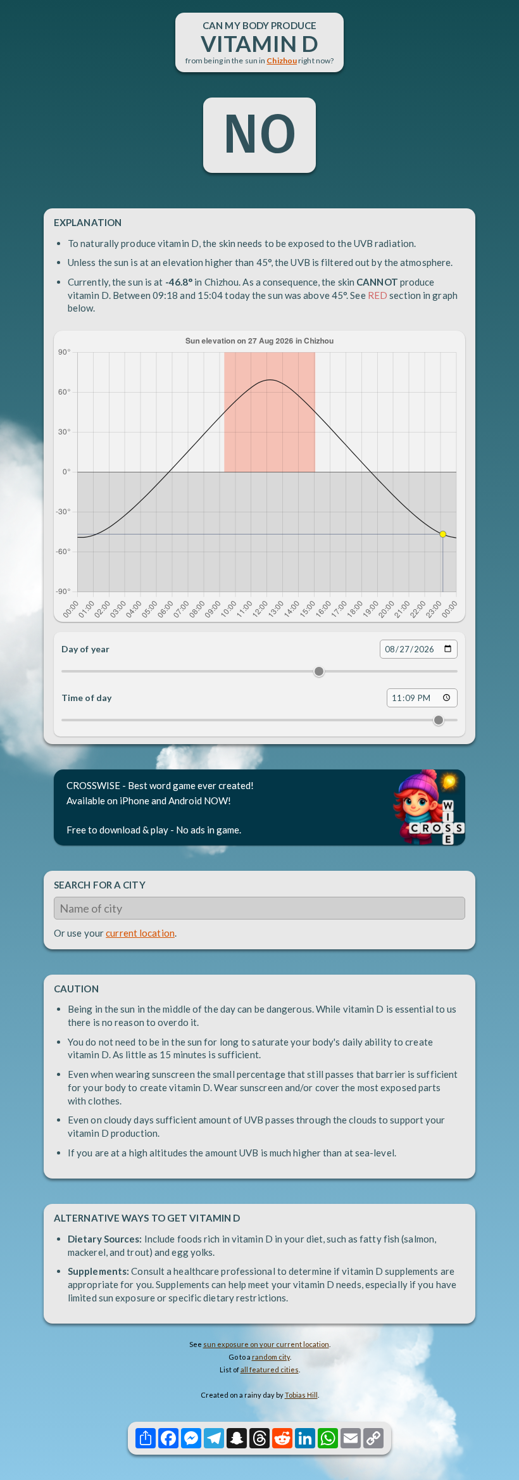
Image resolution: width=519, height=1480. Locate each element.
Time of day (86, 697)
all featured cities (270, 1369)
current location (140, 933)
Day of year (85, 648)
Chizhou (281, 60)
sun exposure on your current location (266, 1344)
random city (271, 1357)
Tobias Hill (301, 1395)
